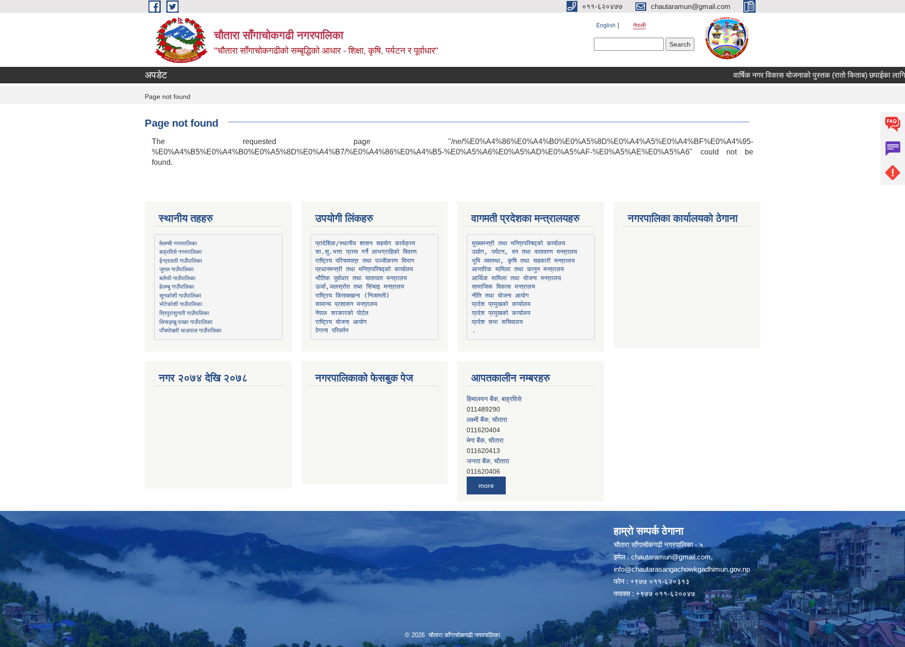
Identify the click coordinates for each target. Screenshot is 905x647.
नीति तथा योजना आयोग (500, 295)
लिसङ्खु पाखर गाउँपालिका (186, 321)
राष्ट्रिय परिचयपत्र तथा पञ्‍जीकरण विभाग (364, 260)
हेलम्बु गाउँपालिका (176, 286)
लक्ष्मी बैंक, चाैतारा (487, 399)
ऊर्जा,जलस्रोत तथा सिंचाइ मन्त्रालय (359, 286)
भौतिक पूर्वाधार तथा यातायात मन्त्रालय (361, 278)
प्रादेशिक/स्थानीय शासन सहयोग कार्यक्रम (365, 243)
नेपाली (639, 25)
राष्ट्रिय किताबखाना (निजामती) (352, 295)
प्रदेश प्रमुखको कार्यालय (501, 303)
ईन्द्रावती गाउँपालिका (180, 260)
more (486, 485)
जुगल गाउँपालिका (176, 269)
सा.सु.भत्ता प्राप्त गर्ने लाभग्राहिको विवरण (366, 251)
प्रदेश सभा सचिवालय (497, 321)
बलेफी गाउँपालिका (177, 278)
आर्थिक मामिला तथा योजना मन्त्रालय (516, 278)
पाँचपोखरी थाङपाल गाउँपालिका (190, 330)
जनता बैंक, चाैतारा (488, 440)
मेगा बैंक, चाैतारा (485, 419)
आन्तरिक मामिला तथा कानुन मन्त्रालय (518, 269)
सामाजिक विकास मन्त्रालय (503, 286)
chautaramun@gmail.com (671, 557)
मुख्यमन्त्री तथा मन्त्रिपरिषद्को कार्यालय (518, 243)
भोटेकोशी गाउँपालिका (180, 303)
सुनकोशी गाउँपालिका (180, 295)
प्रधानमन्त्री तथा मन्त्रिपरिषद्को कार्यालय (364, 269)
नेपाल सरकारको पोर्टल (342, 312)
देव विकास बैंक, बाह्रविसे (495, 461)
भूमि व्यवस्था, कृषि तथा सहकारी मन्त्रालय (523, 260)
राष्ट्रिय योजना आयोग (341, 321)
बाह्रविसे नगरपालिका (180, 251)
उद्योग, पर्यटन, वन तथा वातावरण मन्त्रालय (524, 251)
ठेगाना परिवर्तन (331, 330)
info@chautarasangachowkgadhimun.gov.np (682, 569)
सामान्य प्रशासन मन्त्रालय (346, 303)
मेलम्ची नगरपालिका (178, 243)
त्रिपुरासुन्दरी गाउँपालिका (184, 312)
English (606, 25)
